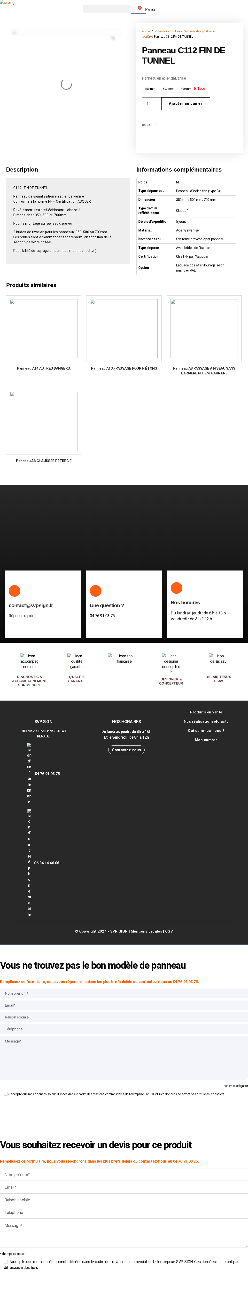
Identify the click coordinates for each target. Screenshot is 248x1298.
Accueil (146, 31)
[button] (107, 9)
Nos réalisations (199, 721)
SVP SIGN (119, 931)
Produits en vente (206, 712)
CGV (169, 931)
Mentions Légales (146, 931)
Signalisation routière (167, 31)
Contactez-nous (126, 750)
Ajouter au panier (185, 103)
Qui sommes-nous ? (206, 730)
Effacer (200, 88)
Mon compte (206, 740)
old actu (221, 721)
